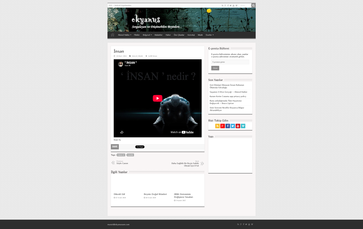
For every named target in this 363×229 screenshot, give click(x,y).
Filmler (137, 35)
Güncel (134, 56)
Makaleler (158, 35)
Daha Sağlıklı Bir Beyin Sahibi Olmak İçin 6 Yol (185, 163)
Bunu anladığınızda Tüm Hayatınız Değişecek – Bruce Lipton (225, 101)
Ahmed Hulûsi (123, 35)
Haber (168, 35)
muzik (130, 155)
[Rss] (222, 5)
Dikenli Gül (119, 194)
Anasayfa (112, 35)
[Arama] (253, 5)
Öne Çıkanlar (179, 35)
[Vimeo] (236, 5)
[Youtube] (233, 5)
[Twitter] (230, 5)
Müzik (200, 35)
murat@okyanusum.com (118, 224)
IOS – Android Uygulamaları (120, 5)
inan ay (121, 155)
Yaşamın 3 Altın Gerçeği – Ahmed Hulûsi (228, 92)
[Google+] (225, 5)
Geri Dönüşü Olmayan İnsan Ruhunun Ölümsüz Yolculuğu (227, 86)
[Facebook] (228, 5)
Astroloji (191, 35)
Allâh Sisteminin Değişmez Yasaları (183, 195)
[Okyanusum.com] (181, 20)
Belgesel (146, 35)
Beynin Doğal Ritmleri (155, 194)
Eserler (209, 35)
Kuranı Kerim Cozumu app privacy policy (228, 96)
